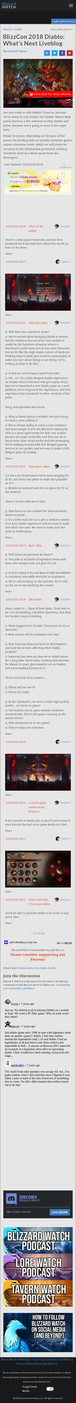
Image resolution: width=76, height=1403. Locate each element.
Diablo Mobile (47, 968)
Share (8, 253)
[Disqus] (38, 1043)
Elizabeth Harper (17, 51)
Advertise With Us (46, 1363)
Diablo (18, 29)
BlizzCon (8, 29)
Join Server (60, 1212)
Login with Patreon (63, 21)
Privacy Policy (24, 1363)
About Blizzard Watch (14, 1359)
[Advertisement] (39, 1116)
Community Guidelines (58, 1359)
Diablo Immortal (28, 968)
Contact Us (36, 1359)
